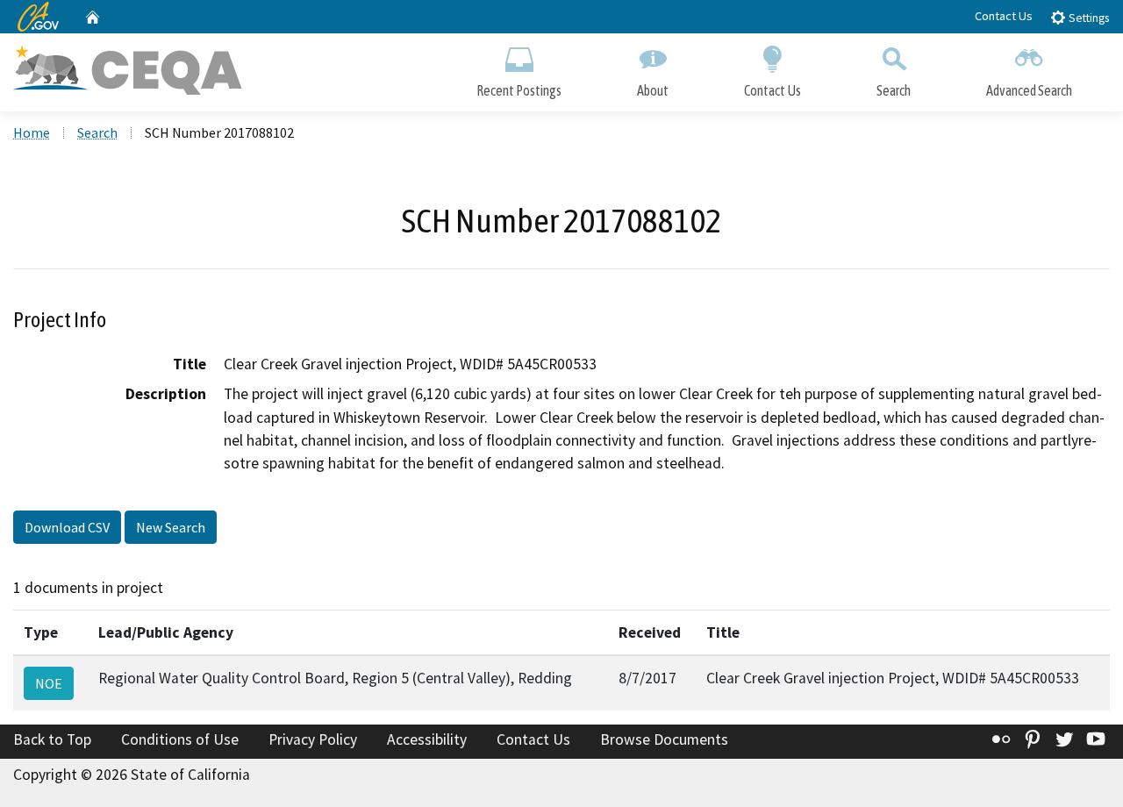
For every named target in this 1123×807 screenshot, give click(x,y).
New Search (170, 527)
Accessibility (427, 739)
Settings (1087, 18)
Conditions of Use (180, 739)
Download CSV (67, 527)
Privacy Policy (312, 739)
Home (31, 132)
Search (893, 90)
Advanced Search (1029, 90)
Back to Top (52, 739)
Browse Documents (664, 739)
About (653, 90)
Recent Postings (519, 90)
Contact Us (1004, 16)
